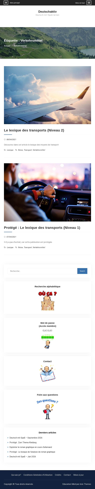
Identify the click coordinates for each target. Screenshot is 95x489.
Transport (28, 150)
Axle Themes (85, 484)
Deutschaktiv (47, 11)
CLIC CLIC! (47, 330)
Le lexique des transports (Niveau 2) (34, 130)
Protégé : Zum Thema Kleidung (23, 442)
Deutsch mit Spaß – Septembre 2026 (26, 438)
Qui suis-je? (16, 475)
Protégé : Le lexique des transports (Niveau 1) (42, 228)
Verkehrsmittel (39, 150)
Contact (67, 475)
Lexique (10, 150)
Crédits (58, 475)
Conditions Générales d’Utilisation (38, 475)
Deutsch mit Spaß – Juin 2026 (23, 456)
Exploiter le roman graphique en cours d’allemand (31, 447)
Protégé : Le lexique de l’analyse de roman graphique (32, 452)
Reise (20, 150)
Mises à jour (78, 475)
